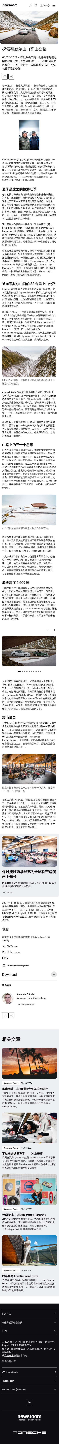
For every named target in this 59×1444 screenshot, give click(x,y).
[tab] (29, 975)
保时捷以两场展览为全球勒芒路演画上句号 (29, 874)
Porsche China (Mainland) (14, 1389)
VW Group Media (10, 1372)
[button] (48, 630)
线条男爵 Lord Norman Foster (20, 1276)
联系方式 (6, 985)
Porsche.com (8, 1380)
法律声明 (49, 1341)
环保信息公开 (9, 1361)
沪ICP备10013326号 (21, 1345)
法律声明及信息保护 (12, 1322)
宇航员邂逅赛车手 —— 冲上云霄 (22, 1153)
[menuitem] (29, 1313)
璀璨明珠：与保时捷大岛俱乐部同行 (25, 1089)
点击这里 (9, 1355)
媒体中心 (45, 5)
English (5, 1345)
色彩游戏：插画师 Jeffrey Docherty (24, 1215)
